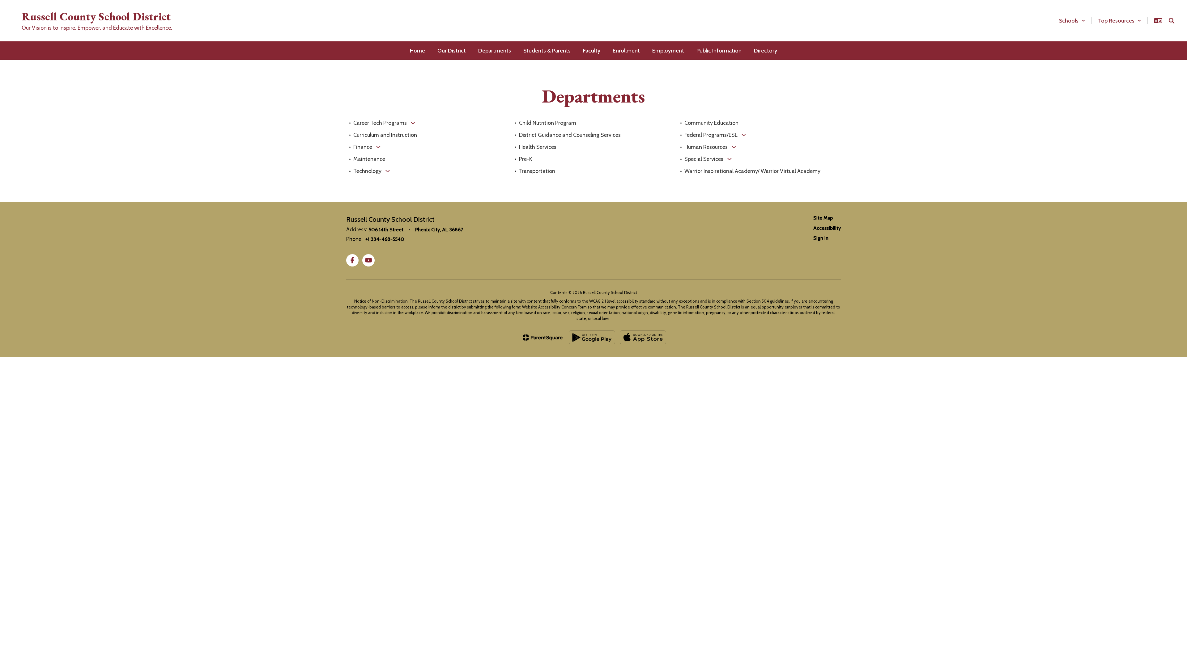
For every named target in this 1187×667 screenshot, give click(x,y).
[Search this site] (1171, 21)
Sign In (820, 238)
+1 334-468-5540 (384, 239)
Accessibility (827, 228)
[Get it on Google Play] (592, 337)
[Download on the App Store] (643, 337)
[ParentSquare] (542, 337)
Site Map (823, 218)
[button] (1072, 20)
